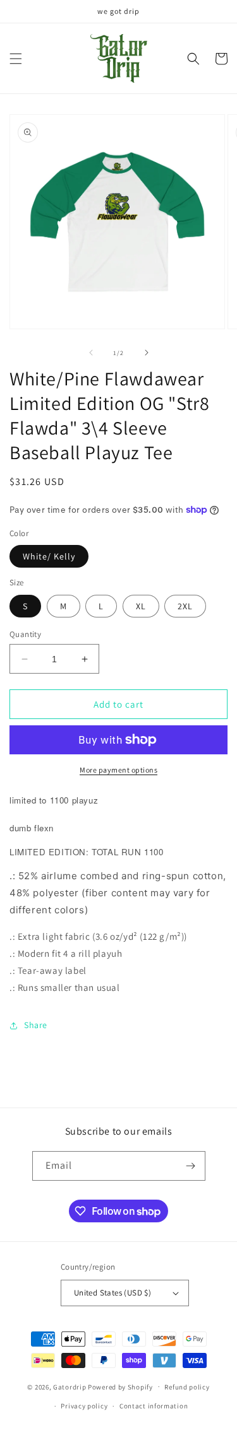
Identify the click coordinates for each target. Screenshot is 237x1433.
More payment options (118, 770)
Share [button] (35, 1025)
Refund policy (186, 1387)
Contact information (153, 1405)
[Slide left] (91, 352)
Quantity (25, 634)
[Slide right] (147, 352)
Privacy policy (84, 1405)
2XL (185, 606)
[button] (16, 59)
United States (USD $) (112, 1292)
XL (141, 606)
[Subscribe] (191, 1166)
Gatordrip (69, 1386)
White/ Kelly (49, 556)
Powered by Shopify (120, 1386)
